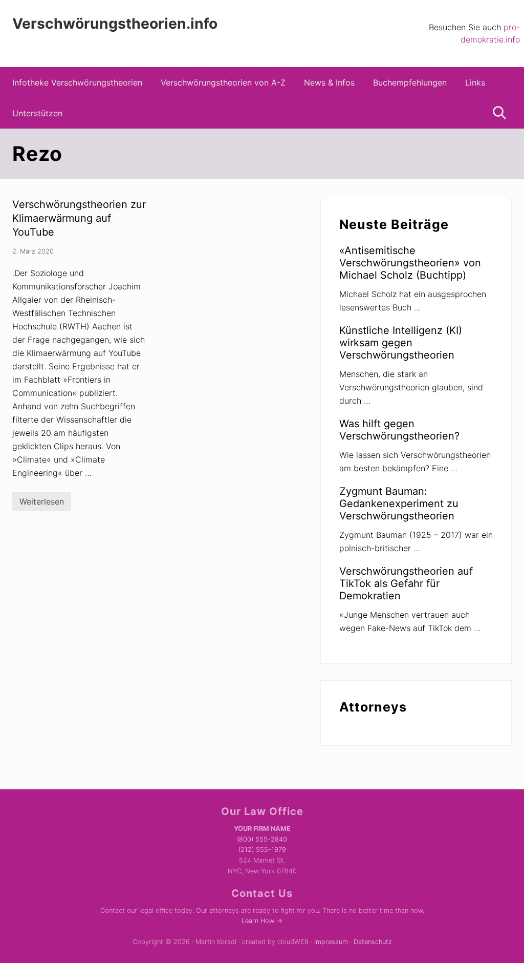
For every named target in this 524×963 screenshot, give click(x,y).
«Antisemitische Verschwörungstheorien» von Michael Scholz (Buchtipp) (410, 262)
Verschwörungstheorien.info (114, 23)
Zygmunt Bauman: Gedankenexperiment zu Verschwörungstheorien (398, 503)
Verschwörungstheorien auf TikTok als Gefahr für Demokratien (406, 583)
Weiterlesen (41, 503)
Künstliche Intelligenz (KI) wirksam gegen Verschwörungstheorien (400, 342)
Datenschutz (373, 942)
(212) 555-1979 (262, 849)
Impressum (331, 942)
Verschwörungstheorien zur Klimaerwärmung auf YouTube (79, 218)
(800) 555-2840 (262, 839)
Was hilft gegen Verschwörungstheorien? (399, 429)
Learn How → (262, 921)
